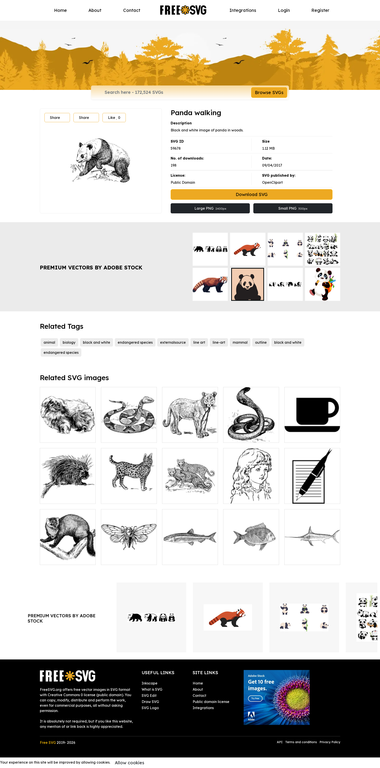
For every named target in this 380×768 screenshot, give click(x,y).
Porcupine (53, 498)
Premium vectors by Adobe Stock (91, 267)
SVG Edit (149, 695)
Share (55, 117)
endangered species (135, 342)
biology (69, 342)
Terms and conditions (301, 742)
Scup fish (235, 559)
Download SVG (252, 194)
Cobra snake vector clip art (251, 436)
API (280, 742)
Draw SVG (150, 701)
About (94, 10)
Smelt (172, 559)
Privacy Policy (330, 742)
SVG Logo (150, 708)
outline (261, 342)
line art (199, 342)
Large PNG (210, 208)
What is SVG (152, 689)
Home (60, 10)
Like (114, 117)
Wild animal (55, 559)
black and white (96, 342)
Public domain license (211, 701)
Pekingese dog (57, 436)
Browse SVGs (269, 92)
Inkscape (149, 683)
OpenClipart (272, 182)
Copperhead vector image (128, 436)
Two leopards (178, 498)
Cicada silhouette (121, 559)
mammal (240, 342)
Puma (172, 436)
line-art (219, 342)
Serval (111, 498)
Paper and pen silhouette (310, 498)
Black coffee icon (304, 436)
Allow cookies (129, 762)
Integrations (243, 10)
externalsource (173, 342)
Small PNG (292, 208)
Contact (131, 10)
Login (284, 10)
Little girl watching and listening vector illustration (251, 495)
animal (49, 342)
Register (320, 10)
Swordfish (297, 559)
